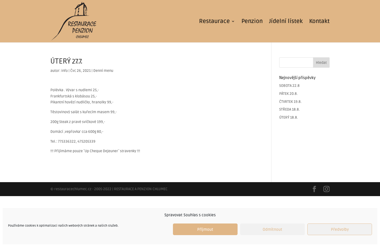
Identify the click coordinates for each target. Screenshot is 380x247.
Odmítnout (272, 229)
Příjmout (205, 229)
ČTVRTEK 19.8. (290, 101)
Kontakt (319, 22)
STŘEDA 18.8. (289, 109)
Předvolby (340, 229)
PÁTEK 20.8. (288, 93)
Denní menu (103, 70)
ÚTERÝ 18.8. (288, 117)
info (64, 70)
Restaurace (214, 22)
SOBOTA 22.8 (289, 85)
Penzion (252, 22)
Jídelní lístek (286, 22)
